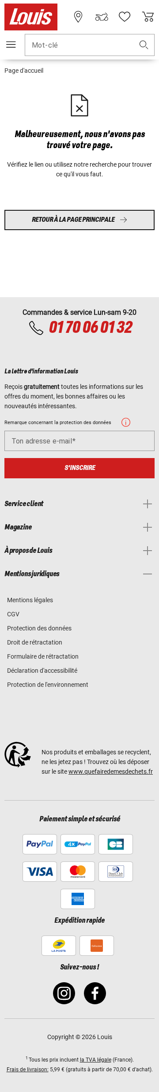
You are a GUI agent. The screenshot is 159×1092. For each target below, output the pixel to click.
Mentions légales (30, 600)
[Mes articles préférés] (124, 16)
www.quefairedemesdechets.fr (110, 771)
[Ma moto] (101, 16)
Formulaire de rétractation (43, 656)
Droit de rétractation (34, 642)
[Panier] (148, 16)
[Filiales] (78, 16)
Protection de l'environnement (47, 684)
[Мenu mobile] (11, 44)
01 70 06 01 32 (90, 328)
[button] (144, 45)
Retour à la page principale (73, 220)
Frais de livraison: (28, 1069)
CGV (13, 614)
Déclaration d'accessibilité (42, 670)
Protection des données (39, 628)
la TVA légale (95, 1060)
